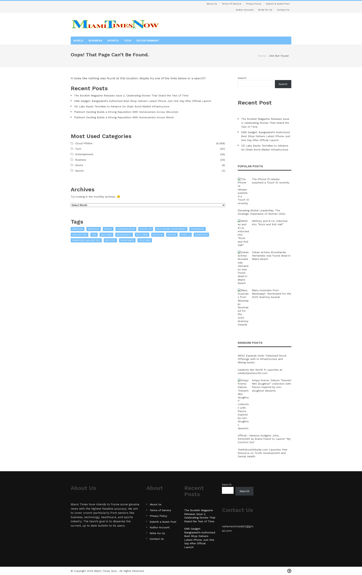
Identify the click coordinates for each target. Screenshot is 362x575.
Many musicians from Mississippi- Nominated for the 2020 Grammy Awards (271, 294)
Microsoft (124, 234)
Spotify (110, 240)
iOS (94, 234)
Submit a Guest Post (277, 3)
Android (93, 229)
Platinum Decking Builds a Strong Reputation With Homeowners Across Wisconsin (126, 111)
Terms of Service (231, 3)
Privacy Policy (253, 3)
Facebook (197, 229)
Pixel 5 (185, 234)
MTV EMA (142, 234)
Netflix (158, 234)
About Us (212, 3)
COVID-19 (146, 229)
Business (95, 40)
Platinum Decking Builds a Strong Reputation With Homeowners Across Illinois (124, 117)
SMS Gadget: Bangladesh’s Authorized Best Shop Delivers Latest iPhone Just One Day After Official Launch (142, 100)
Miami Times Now (106, 570)
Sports (113, 40)
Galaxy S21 (79, 234)
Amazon (77, 229)
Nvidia (172, 234)
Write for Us (265, 9)
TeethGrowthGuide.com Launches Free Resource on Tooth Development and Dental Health (262, 453)
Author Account (244, 9)
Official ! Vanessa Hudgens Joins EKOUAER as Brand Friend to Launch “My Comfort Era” (264, 439)
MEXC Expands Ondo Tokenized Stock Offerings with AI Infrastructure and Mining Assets (262, 359)
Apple (108, 229)
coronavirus (126, 229)
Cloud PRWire (83, 143)
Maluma (106, 234)
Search (242, 77)
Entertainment (148, 40)
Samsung (201, 234)
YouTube (144, 240)
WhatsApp (127, 240)
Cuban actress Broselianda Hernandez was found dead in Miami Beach (271, 255)
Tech (127, 40)
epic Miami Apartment (171, 229)
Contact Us (283, 9)
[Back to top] (289, 571)
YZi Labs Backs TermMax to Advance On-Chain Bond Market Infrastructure (121, 106)
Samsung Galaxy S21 (86, 240)
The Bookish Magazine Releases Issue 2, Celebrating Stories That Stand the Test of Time (131, 95)
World (78, 40)
